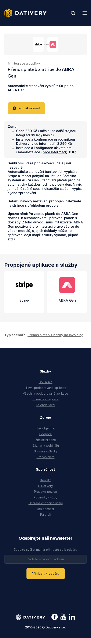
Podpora (45, 434)
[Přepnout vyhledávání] (73, 13)
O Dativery (45, 486)
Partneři (45, 514)
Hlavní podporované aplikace (45, 388)
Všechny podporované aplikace (45, 393)
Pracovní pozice (45, 491)
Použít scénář (29, 108)
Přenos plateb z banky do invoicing (55, 335)
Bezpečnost (45, 509)
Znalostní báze (45, 440)
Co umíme (45, 382)
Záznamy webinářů (45, 445)
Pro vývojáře (46, 457)
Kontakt (45, 480)
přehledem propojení (44, 205)
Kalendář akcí (45, 405)
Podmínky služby (45, 497)
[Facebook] (54, 617)
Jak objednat (45, 428)
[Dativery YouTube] (63, 617)
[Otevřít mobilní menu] (85, 13)
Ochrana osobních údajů (46, 503)
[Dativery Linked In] (72, 617)
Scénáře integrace (46, 399)
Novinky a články (46, 451)
